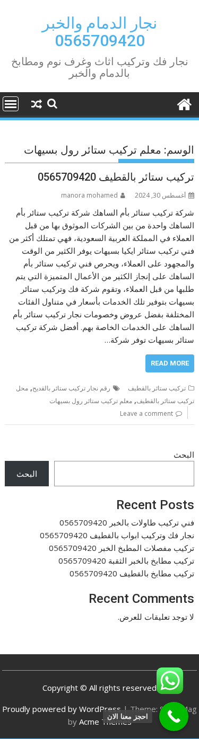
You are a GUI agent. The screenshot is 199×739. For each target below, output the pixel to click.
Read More (170, 363)
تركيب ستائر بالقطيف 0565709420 (116, 177)
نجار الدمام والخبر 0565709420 (99, 32)
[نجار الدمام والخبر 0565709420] (184, 103)
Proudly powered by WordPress (61, 709)
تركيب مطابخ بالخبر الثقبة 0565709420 (126, 560)
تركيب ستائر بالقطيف (157, 388)
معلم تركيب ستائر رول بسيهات (90, 400)
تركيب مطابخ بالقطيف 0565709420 (132, 573)
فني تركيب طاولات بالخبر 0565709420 (126, 522)
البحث (184, 454)
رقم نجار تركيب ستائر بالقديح (71, 388)
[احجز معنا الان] (173, 716)
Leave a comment (146, 413)
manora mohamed (89, 195)
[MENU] (11, 103)
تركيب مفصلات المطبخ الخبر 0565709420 (121, 547)
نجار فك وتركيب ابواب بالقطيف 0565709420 (117, 535)
